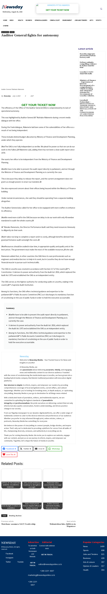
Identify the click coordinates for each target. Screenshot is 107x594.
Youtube (20, 562)
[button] (101, 8)
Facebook (9, 554)
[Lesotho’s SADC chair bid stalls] (101, 74)
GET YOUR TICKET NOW (57, 10)
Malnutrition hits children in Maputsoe (63, 525)
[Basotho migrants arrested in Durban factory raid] (101, 56)
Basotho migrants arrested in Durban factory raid (88, 55)
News (12, 32)
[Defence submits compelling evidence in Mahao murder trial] (101, 64)
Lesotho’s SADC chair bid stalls (86, 73)
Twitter (8, 562)
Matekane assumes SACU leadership (18, 524)
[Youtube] (14, 562)
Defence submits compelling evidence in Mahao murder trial (88, 65)
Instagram (9, 558)
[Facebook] (2, 553)
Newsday (7, 96)
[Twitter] (2, 562)
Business (5, 32)
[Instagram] (2, 557)
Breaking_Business (15, 516)
